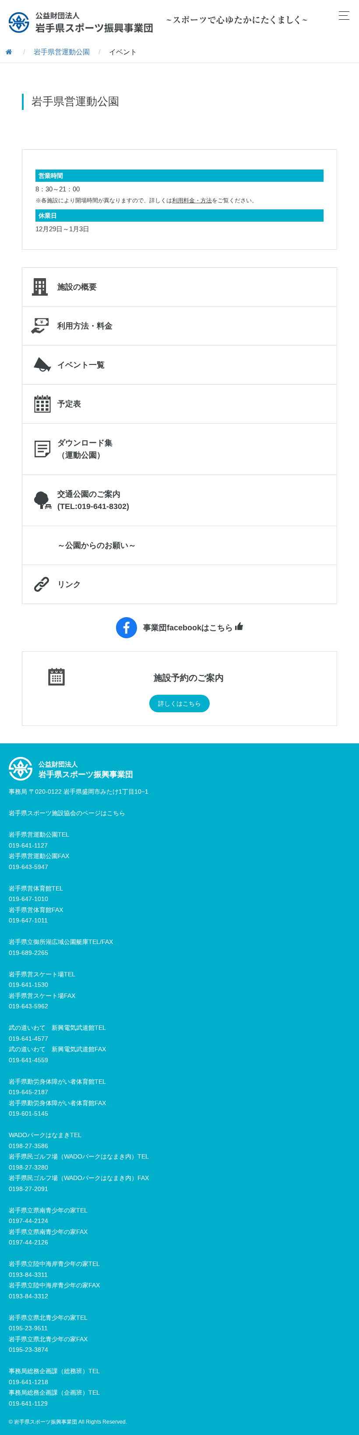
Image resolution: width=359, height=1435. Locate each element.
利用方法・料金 (85, 326)
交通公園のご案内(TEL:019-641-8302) (93, 500)
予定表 (69, 403)
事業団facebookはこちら (188, 627)
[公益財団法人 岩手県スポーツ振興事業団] (81, 22)
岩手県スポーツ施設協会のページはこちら (67, 812)
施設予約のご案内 (189, 677)
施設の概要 (77, 287)
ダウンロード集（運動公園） (85, 448)
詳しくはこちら (179, 703)
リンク (69, 584)
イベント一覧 (81, 365)
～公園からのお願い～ (96, 545)
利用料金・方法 (192, 200)
